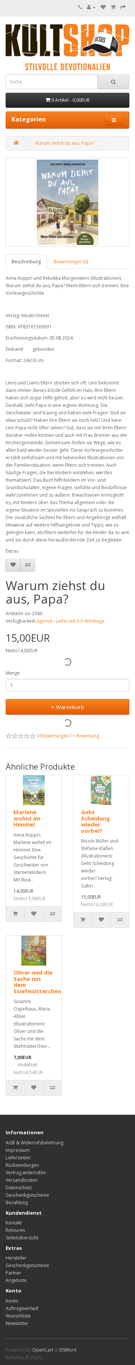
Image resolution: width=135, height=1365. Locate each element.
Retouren (15, 1230)
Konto (12, 1301)
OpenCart (42, 1350)
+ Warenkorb (67, 707)
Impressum (18, 1150)
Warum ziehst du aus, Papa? (64, 143)
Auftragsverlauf (22, 1308)
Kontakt (14, 1223)
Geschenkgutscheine (27, 1195)
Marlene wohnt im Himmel (27, 818)
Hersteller (16, 1258)
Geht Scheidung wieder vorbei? (95, 821)
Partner (13, 1273)
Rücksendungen (22, 1165)
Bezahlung (17, 1202)
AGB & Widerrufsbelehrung (34, 1142)
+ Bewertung (85, 736)
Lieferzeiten (18, 1157)
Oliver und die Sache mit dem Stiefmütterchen (37, 982)
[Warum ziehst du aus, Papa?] (67, 202)
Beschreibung (26, 261)
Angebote (16, 1280)
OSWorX (67, 1350)
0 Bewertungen (53, 736)
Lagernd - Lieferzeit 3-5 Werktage (69, 621)
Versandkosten (22, 1180)
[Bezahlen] (123, 7)
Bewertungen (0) (71, 261)
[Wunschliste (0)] (103, 7)
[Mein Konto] (91, 7)
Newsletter (17, 1323)
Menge (13, 673)
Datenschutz (19, 1187)
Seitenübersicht (22, 1237)
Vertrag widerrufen (26, 1172)
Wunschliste (18, 1316)
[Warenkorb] (113, 7)
